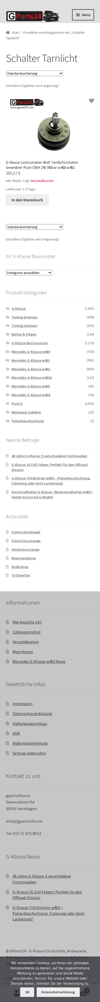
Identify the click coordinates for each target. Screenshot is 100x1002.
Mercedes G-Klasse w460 (31, 351)
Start (15, 32)
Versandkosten (42, 180)
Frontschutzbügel (26, 532)
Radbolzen (20, 567)
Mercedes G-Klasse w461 (31, 360)
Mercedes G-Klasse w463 (31, 369)
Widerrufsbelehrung (30, 743)
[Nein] (93, 979)
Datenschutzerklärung (32, 713)
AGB (16, 733)
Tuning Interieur (24, 325)
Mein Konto (23, 651)
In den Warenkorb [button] (27, 199)
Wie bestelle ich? (27, 622)
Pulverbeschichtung (28, 421)
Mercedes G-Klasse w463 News (39, 661)
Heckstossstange (25, 549)
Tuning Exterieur (25, 317)
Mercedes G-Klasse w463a (32, 377)
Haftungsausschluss (30, 723)
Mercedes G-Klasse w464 (31, 395)
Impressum (23, 703)
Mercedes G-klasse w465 (31, 386)
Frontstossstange (26, 540)
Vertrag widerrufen (29, 753)
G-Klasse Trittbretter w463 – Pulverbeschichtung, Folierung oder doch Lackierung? (51, 481)
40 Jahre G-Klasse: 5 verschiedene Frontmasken (49, 456)
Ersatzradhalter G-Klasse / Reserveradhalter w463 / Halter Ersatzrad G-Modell (52, 494)
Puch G (17, 403)
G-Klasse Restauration (30, 343)
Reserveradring (24, 558)
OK (27, 992)
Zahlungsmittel (27, 632)
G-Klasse (19, 308)
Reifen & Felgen (24, 334)
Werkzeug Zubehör (26, 412)
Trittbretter (21, 575)
